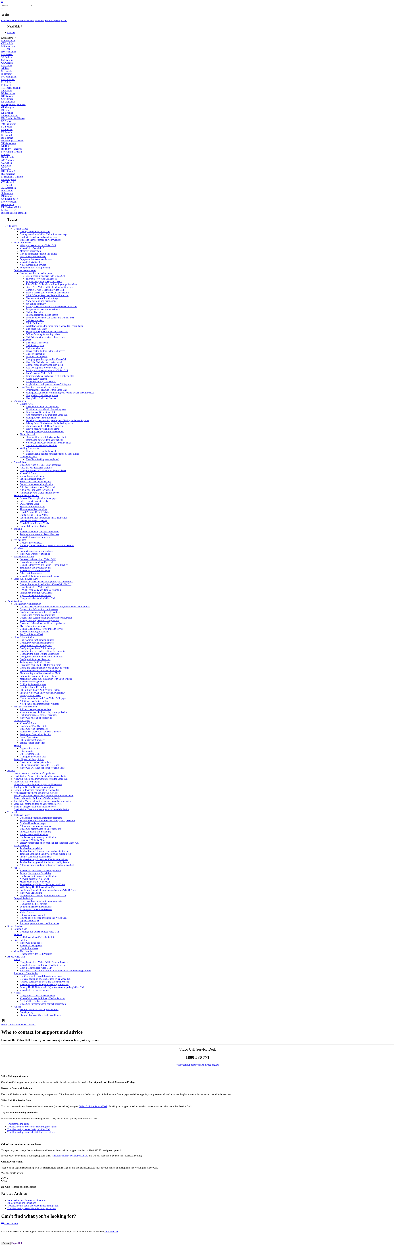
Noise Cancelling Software (33, 264)
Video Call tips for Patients (27, 781)
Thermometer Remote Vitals (33, 509)
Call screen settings (35, 353)
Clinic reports (26, 751)
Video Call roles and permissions (36, 717)
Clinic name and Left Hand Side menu (44, 426)
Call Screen (25, 340)
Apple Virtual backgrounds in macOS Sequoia (48, 384)
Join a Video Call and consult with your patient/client (51, 284)
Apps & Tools (20, 462)
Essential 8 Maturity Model (33, 840)
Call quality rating (34, 312)
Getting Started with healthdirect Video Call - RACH (45, 584)
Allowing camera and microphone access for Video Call (47, 545)
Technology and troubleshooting (35, 567)
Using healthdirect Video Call (34, 587)
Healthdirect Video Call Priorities (36, 954)
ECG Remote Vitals (29, 503)
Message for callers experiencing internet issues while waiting (43, 795)
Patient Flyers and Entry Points (29, 759)
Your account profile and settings (42, 298)
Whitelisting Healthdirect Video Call (37, 887)
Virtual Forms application (32, 476)
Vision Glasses (27, 912)
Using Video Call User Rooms (41, 398)
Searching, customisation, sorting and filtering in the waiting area (57, 420)
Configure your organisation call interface (40, 612)
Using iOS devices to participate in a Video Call (37, 790)
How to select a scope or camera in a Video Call (43, 917)
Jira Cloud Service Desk (31, 634)
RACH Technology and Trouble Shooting (40, 590)
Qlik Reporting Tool (30, 754)
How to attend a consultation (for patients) (34, 773)
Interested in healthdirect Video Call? (38, 559)
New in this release (29, 948)
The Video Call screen (37, 342)
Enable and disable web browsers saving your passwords (47, 820)
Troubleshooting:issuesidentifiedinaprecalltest (31, 1132)
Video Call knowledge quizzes (35, 537)
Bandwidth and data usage (33, 823)
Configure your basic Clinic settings (37, 648)
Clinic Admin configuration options (37, 640)
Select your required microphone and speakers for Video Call (49, 842)
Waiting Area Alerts (29, 448)
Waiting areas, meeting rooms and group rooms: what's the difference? (60, 392)
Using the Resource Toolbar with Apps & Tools (43, 470)
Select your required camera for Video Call (47, 331)
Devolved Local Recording (33, 687)
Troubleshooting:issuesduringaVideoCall (28, 1129)
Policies (17, 1006)
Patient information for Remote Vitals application (43, 517)
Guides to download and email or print (38, 237)
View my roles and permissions (41, 301)
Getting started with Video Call (35, 231)
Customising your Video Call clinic (37, 562)
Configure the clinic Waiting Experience (39, 653)
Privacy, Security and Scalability (35, 831)
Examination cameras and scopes (36, 909)
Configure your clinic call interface (37, 642)
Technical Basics (22, 815)
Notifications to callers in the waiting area (46, 409)
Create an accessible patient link (41, 445)
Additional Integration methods (35, 701)
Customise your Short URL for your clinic (40, 665)
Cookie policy (26, 1012)
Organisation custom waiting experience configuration (46, 617)
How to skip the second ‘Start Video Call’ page (43, 698)
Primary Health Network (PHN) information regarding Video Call (52, 987)
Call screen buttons (35, 348)
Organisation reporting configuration (37, 615)
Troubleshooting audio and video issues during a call (45, 854)
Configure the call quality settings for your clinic (43, 651)
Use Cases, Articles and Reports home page (41, 976)
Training (18, 528)
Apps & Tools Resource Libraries (36, 467)
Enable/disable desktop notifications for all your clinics (52, 453)
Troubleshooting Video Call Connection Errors (42, 884)
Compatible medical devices (33, 520)
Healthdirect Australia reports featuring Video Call (44, 984)
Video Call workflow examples (35, 553)
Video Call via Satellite (31, 262)
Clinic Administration (24, 637)
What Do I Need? (22, 242)
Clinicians (6, 20)
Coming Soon (20, 929)
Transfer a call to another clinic (41, 412)
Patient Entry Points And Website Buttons (40, 690)
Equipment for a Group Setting (35, 267)
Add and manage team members (35, 709)
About (64, 20)
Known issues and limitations (34, 834)
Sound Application (29, 737)
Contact (11, 32)
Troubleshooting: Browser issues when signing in (44, 851)
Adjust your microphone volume (35, 826)
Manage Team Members (25, 706)
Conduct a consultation (25, 270)
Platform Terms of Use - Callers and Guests (41, 1015)
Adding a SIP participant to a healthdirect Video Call (51, 306)
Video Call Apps (28, 473)
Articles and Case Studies (26, 973)
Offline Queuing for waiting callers (43, 334)
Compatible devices (23, 898)
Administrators (18, 20)
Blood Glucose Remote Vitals (34, 523)
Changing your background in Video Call (46, 359)
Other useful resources (31, 573)
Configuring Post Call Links (33, 726)
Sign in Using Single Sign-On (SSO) (44, 281)
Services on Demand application (35, 481)
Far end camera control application (36, 484)
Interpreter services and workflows (43, 309)
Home (4, 1024)
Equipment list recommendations (36, 259)
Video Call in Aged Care (26, 578)
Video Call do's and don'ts (32, 248)
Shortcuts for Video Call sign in (41, 278)
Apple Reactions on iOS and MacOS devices (36, 792)
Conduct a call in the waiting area (36, 273)
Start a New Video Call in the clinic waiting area (49, 287)
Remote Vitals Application (26, 495)
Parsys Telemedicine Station (33, 526)
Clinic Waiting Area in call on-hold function (47, 295)
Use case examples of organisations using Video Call (45, 979)
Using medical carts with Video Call (37, 598)
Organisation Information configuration (39, 609)
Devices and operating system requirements (41, 817)
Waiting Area (26, 403)
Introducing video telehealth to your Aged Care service (46, 581)
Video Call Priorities (23, 951)
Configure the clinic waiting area (36, 645)
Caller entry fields (28, 456)
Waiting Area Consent (30, 695)
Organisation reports (30, 748)
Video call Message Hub (32, 681)
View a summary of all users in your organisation (43, 712)
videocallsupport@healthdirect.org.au (70, 1155)
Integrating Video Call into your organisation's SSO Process (49, 890)
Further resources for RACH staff (36, 592)
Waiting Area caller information (41, 417)
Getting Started (21, 228)
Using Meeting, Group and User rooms (39, 387)
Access (17, 992)
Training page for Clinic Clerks (35, 662)
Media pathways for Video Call (35, 881)
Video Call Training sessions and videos (39, 531)
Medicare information (30, 251)
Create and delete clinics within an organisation (43, 623)
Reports (17, 745)
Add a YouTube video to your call (36, 490)
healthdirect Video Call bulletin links (37, 937)
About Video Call (16, 956)
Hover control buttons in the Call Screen (45, 351)
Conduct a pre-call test (31, 542)
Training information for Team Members (39, 534)
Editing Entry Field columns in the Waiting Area (49, 423)
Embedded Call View (36, 328)
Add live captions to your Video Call (44, 367)
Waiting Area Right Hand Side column (45, 431)
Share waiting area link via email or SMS (46, 437)
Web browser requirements (33, 256)
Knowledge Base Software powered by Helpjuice (197, 1240)
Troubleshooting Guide (31, 848)
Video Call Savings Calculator (34, 631)
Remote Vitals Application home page (38, 498)
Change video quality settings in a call (44, 365)
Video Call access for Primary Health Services (42, 965)
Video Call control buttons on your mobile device (38, 784)
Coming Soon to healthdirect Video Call (39, 931)
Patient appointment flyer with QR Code (39, 765)
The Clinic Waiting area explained (42, 406)
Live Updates (20, 940)
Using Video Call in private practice (37, 995)
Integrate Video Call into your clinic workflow (42, 692)
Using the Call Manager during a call (44, 362)
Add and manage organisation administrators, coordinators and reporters (55, 606)
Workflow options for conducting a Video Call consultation (54, 326)
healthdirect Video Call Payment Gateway (40, 731)
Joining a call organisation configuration (39, 620)
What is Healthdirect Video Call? (36, 967)
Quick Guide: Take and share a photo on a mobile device (41, 809)
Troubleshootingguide (18, 1124)
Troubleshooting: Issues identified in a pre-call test (44, 859)
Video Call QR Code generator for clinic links (48, 442)
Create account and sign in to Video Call (45, 276)
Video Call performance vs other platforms (40, 829)
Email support (11, 1223)
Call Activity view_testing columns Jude (45, 337)
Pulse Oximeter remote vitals (34, 501)
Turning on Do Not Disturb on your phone (34, 787)
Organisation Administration (27, 603)
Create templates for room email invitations (40, 670)
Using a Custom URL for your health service (41, 628)
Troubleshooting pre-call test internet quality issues (44, 862)
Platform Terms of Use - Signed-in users (39, 1009)
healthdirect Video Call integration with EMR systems (46, 678)
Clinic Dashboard (34, 323)
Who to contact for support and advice (38, 253)
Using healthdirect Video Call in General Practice (44, 565)
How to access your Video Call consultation (47, 292)
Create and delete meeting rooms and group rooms (44, 667)
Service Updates (52, 20)
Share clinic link (27, 434)
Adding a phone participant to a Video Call (47, 370)
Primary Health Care (24, 556)
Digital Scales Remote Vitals (34, 515)
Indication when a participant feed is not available (50, 376)
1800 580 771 (111, 1231)
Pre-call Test (20, 540)
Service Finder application (32, 742)
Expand (15, 1243)
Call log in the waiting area (33, 684)
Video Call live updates (31, 945)
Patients (30, 20)
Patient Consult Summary (32, 478)
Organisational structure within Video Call (46, 390)
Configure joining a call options (35, 659)
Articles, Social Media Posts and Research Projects (44, 981)
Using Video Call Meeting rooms (42, 395)
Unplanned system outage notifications (38, 837)
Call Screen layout (35, 345)
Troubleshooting (21, 845)
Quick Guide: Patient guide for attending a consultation (40, 776)
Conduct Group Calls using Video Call (45, 289)
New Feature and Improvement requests (39, 703)
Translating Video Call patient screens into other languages (42, 801)
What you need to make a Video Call (38, 245)
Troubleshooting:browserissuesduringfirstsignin (32, 1126)
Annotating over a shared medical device (39, 492)
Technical (39, 20)
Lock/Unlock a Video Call (39, 373)
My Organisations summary (33, 626)
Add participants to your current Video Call (47, 415)
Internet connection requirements (36, 856)
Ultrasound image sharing (32, 915)
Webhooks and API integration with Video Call (43, 895)
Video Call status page (31, 942)
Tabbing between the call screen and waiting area (50, 317)
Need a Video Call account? (33, 1001)
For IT (17, 867)
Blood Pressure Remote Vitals (34, 512)
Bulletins (18, 934)
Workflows (19, 548)
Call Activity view (35, 320)
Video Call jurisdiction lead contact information (43, 1004)
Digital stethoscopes (29, 920)
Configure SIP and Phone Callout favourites (41, 656)
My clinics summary (36, 303)
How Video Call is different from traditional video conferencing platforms (55, 970)
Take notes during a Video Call (41, 381)
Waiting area (20, 401)
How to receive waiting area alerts (42, 428)
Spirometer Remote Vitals (32, 506)
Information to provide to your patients (44, 440)
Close (5, 1243)
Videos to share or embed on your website (40, 239)
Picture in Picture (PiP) (37, 356)
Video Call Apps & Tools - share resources (40, 465)
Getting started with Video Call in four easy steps (43, 234)
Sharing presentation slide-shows (42, 315)
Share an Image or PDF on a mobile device (35, 806)
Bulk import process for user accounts (38, 715)
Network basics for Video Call (34, 879)
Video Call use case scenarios (34, 990)
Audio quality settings (36, 378)
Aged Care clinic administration (35, 595)
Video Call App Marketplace (34, 728)
